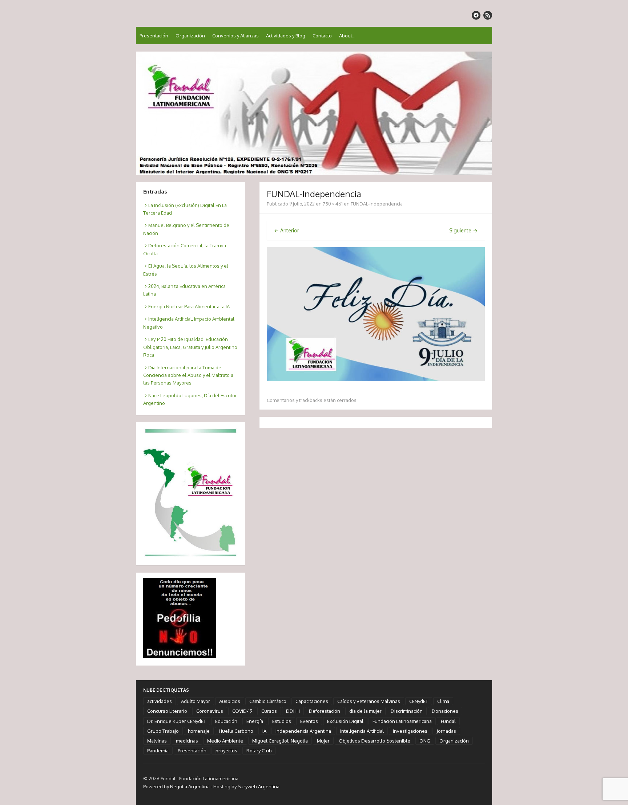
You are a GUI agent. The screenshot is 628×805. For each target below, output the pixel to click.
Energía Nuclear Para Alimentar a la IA (189, 306)
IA (264, 731)
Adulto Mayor (195, 701)
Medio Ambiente (225, 741)
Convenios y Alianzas (235, 35)
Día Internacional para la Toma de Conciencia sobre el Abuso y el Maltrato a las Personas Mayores (188, 375)
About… (347, 35)
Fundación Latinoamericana (402, 721)
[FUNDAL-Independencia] (376, 379)
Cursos (269, 711)
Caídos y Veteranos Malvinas (368, 701)
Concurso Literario (167, 711)
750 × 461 (333, 204)
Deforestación (324, 711)
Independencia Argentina (303, 731)
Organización (190, 35)
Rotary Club (259, 750)
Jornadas (446, 731)
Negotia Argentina (190, 786)
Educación (226, 721)
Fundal (448, 721)
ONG (424, 741)
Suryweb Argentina (258, 786)
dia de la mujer (365, 711)
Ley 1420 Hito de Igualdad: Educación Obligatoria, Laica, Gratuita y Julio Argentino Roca (190, 347)
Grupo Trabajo (163, 731)
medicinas (187, 741)
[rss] (487, 15)
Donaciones (445, 711)
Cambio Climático (267, 701)
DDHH (293, 711)
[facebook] (476, 15)
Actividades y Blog (285, 35)
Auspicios (229, 701)
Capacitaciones (311, 701)
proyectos (226, 750)
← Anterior (286, 230)
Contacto (322, 35)
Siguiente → (463, 230)
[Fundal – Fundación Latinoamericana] (314, 113)
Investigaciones (410, 731)
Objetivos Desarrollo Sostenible (374, 741)
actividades (159, 701)
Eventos (309, 721)
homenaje (199, 731)
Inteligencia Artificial (362, 731)
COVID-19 (242, 711)
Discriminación (407, 711)
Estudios (281, 721)
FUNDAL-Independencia (377, 204)
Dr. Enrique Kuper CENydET (176, 721)
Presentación (154, 35)
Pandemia (158, 750)
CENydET (418, 701)
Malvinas (157, 741)
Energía (254, 721)
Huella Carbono (236, 731)
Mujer (323, 741)
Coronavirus (209, 711)
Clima (443, 701)
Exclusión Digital (345, 721)
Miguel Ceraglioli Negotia (280, 741)
